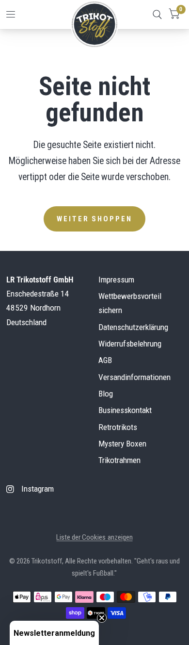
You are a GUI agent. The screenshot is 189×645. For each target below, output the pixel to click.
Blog (105, 393)
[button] (54, 633)
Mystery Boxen (122, 443)
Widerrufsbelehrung (129, 343)
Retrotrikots (117, 427)
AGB (105, 360)
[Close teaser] (102, 618)
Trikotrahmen (119, 460)
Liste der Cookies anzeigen (94, 537)
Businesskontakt (125, 410)
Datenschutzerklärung (133, 327)
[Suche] (157, 14)
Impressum (116, 279)
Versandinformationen (134, 377)
